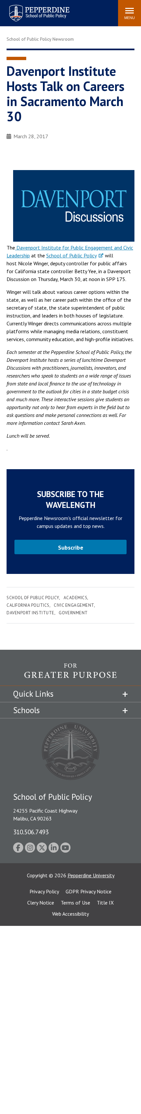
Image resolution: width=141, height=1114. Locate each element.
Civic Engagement (74, 605)
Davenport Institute (30, 613)
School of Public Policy (71, 255)
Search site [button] (23, 10)
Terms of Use (75, 902)
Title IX (105, 902)
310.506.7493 (31, 832)
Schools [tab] (26, 710)
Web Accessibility (70, 913)
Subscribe (70, 547)
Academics (76, 598)
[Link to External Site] (70, 674)
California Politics (28, 605)
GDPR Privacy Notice (88, 891)
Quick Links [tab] (33, 693)
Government (73, 613)
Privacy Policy (44, 891)
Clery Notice (40, 902)
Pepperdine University (91, 875)
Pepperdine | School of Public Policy (32, 9)
